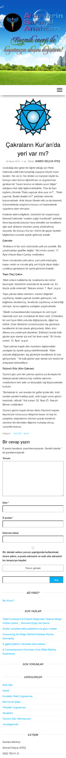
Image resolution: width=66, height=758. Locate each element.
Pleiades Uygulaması (14, 707)
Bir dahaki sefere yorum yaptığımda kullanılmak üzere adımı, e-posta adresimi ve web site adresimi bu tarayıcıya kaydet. (32, 556)
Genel (26, 433)
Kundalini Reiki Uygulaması (18, 696)
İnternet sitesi (11, 533)
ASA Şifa (17, 433)
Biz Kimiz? (8, 600)
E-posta (8, 518)
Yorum (6, 458)
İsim (6, 502)
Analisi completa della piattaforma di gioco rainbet (30, 628)
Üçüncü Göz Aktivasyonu (17, 718)
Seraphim (8, 713)
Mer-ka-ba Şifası (12, 701)
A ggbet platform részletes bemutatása (24, 644)
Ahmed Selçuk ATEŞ (47, 161)
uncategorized (10, 724)
